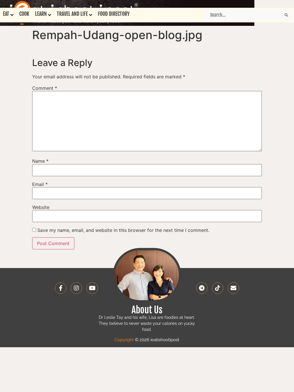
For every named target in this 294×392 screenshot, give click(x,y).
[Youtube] (92, 288)
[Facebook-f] (60, 288)
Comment (44, 88)
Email (40, 184)
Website (40, 207)
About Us (147, 310)
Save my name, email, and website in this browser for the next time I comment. (123, 230)
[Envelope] (233, 288)
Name (40, 161)
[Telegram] (202, 288)
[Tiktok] (217, 288)
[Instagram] (76, 288)
